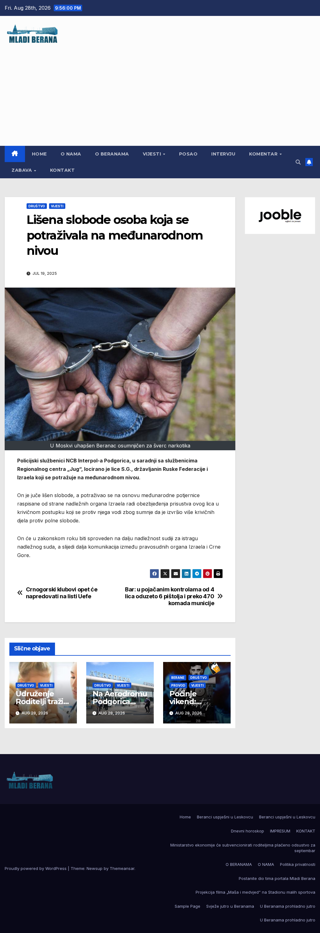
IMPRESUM (280, 830)
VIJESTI (152, 154)
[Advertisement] (160, 91)
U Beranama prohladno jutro (287, 906)
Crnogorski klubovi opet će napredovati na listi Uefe (62, 593)
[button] (298, 162)
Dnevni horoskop (247, 830)
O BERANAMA (112, 154)
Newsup (94, 868)
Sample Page (187, 906)
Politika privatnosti (297, 864)
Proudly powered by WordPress (36, 868)
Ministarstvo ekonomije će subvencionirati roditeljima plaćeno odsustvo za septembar (242, 847)
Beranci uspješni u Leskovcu (225, 816)
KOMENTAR (264, 154)
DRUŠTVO (36, 206)
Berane (177, 677)
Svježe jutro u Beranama (230, 906)
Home (39, 154)
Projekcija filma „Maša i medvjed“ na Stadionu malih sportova (255, 892)
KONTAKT (62, 170)
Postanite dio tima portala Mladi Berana (277, 878)
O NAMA (71, 154)
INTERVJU (223, 154)
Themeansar (122, 868)
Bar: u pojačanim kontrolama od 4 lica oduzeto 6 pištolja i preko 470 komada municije (169, 596)
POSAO (188, 154)
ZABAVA (22, 170)
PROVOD (178, 685)
